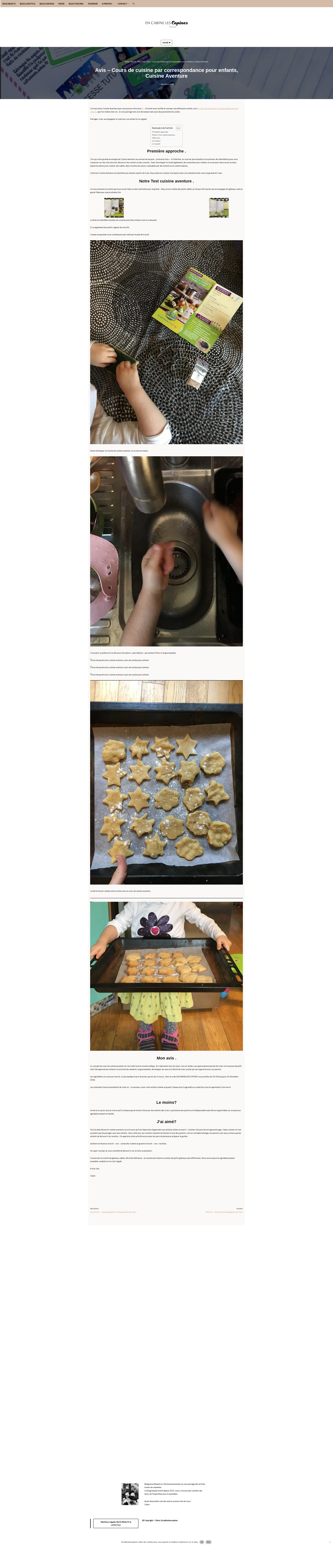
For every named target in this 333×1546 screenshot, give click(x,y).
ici (143, 108)
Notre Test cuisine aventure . (164, 135)
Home (127, 61)
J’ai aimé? (156, 144)
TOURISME (93, 3)
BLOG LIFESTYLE (27, 3)
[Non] (329, 1542)
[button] (112, 3)
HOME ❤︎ (166, 42)
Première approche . (161, 132)
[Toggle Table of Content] (177, 128)
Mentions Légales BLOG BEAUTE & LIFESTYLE (116, 1523)
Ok (202, 1542)
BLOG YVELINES (76, 3)
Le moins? (157, 141)
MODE (61, 3)
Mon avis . (157, 138)
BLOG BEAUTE (9, 3)
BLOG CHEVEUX (47, 3)
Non (208, 1542)
